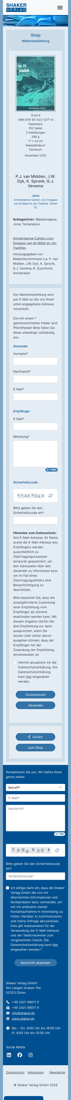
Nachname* (22, 371)
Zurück (37, 737)
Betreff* (14, 788)
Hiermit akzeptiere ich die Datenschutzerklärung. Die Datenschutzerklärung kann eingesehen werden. (37, 671)
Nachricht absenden (35, 963)
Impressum (36, 1072)
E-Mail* (18, 389)
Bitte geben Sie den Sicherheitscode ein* (28, 510)
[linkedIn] (9, 1055)
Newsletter (57, 1072)
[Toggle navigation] (60, 7)
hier (29, 677)
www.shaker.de (23, 1019)
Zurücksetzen (35, 695)
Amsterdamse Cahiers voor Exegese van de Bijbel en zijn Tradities (34, 243)
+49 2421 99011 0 (25, 1002)
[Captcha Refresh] (50, 495)
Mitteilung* (21, 437)
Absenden (35, 705)
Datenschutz (15, 1072)
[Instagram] (31, 1055)
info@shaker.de (23, 1013)
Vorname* (20, 354)
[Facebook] (20, 1055)
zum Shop (35, 748)
